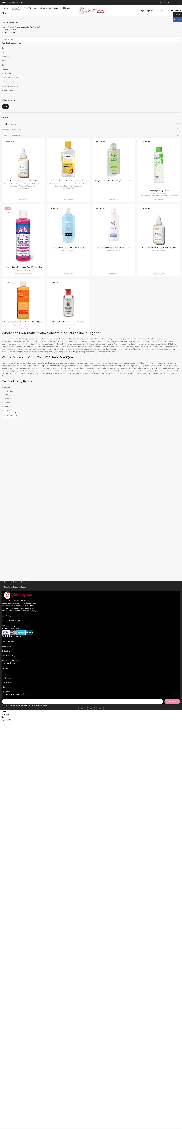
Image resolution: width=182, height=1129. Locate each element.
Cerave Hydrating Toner (159, 191)
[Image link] (17, 595)
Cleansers (162, 194)
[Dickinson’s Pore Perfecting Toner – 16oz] (68, 159)
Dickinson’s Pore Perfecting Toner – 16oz (68, 181)
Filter (5, 106)
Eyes (13, 184)
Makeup (5, 56)
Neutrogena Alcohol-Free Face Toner (68, 247)
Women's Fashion (9, 90)
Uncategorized (8, 82)
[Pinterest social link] (149, 2)
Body (4, 48)
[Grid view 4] (10, 35)
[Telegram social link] (157, 2)
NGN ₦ (177, 19)
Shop (12, 27)
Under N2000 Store (10, 86)
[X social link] (146, 2)
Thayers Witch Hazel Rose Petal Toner (68, 322)
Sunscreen (6, 73)
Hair (3, 52)
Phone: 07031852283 (11, 621)
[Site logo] (91, 10)
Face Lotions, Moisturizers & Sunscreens (155, 196)
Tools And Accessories (11, 78)
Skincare (5, 69)
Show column (10, 30)
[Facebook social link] (143, 2)
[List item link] (91, 641)
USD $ (176, 14)
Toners (26, 184)
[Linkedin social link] (152, 2)
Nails (4, 61)
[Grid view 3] (7, 35)
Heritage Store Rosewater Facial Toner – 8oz (23, 267)
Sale (3, 65)
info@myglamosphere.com (13, 616)
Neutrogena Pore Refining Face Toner (114, 247)
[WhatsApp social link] (155, 2)
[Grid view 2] (3, 35)
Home (4, 27)
